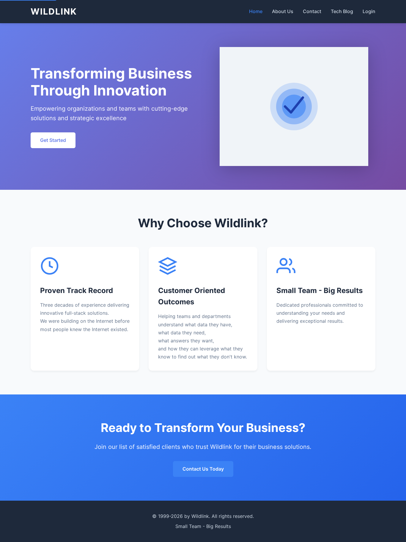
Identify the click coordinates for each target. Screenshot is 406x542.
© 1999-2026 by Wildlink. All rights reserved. (203, 516)
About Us (282, 11)
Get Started (53, 140)
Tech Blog (342, 11)
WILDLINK (54, 11)
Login (369, 11)
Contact (312, 11)
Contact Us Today (203, 469)
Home (255, 11)
